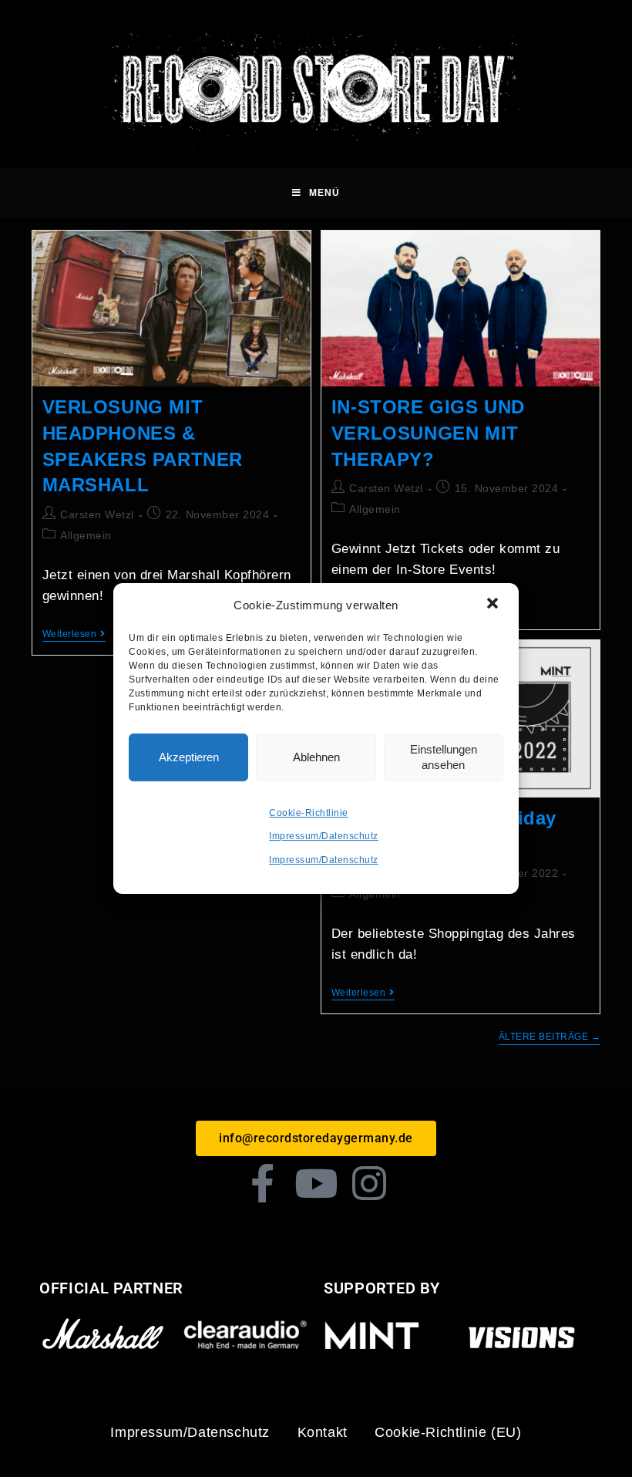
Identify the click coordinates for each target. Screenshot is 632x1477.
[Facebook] (263, 1183)
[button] (494, 604)
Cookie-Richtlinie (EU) (448, 1432)
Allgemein (86, 535)
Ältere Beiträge (550, 1036)
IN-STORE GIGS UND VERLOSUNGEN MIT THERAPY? (428, 432)
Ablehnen (316, 757)
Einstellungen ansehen (443, 757)
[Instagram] (370, 1183)
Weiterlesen (74, 634)
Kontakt (323, 1432)
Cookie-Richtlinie (308, 813)
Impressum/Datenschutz (323, 836)
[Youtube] (316, 1183)
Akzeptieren (189, 757)
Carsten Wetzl (97, 514)
